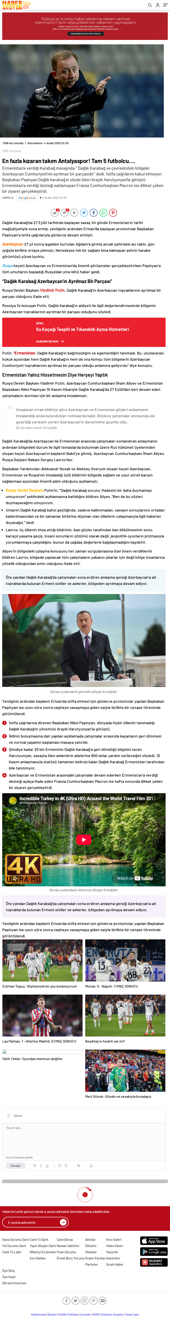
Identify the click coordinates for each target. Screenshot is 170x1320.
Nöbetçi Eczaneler (43, 1252)
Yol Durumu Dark (14, 1246)
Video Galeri (114, 1246)
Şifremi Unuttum (14, 1283)
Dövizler (91, 1246)
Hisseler (91, 1252)
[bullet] (66, 1165)
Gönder (15, 1166)
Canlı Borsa (65, 1239)
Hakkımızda (38, 1314)
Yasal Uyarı (132, 1314)
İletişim (52, 1314)
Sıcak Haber (115, 1264)
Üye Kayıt (9, 1277)
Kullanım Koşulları (113, 1314)
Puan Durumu (66, 1252)
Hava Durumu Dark (15, 1239)
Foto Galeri (114, 1239)
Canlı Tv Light (11, 1252)
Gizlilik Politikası (68, 1314)
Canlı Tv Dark (39, 1239)
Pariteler (91, 1264)
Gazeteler (113, 1258)
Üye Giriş (8, 1271)
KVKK (96, 1314)
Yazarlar (112, 1252)
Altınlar (90, 1239)
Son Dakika (38, 1258)
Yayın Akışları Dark (43, 1246)
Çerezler (85, 1314)
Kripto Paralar (95, 1258)
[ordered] (60, 1165)
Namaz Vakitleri (68, 1246)
